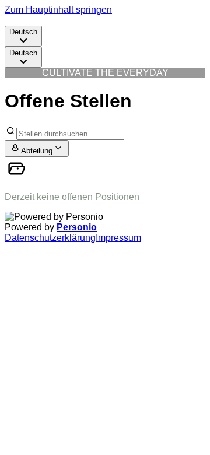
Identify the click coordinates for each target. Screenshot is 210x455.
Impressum (118, 238)
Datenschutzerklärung (50, 238)
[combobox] (23, 36)
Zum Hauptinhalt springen (58, 10)
